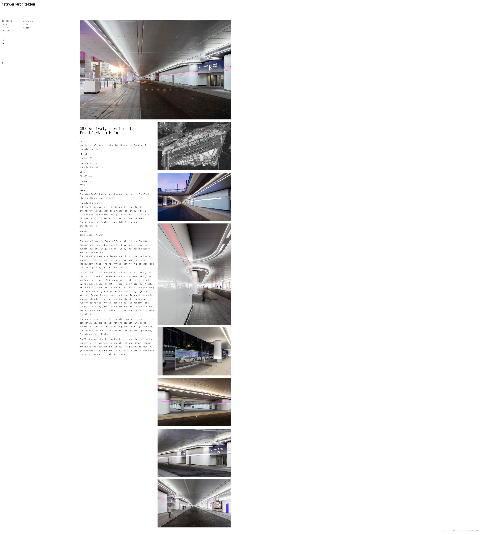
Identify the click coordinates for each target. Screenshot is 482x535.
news (4, 24)
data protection (470, 530)
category (28, 21)
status (27, 28)
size (25, 25)
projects (7, 21)
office (5, 28)
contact (6, 31)
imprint (455, 530)
